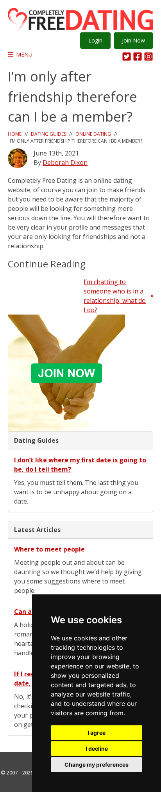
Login (95, 40)
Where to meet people (49, 549)
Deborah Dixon (65, 162)
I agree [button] (97, 732)
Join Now (133, 40)
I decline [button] (97, 748)
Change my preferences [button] (96, 764)
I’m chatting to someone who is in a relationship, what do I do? (115, 296)
